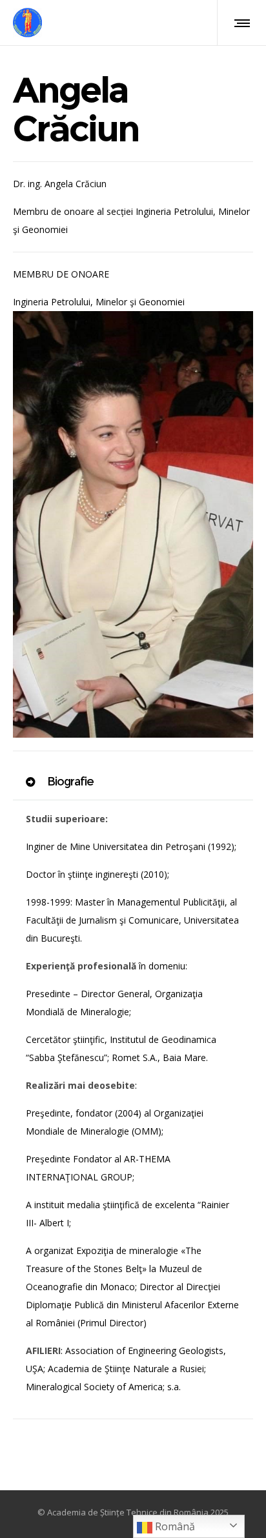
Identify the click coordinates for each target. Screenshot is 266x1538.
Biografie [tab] (69, 781)
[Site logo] (27, 22)
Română (173, 1526)
